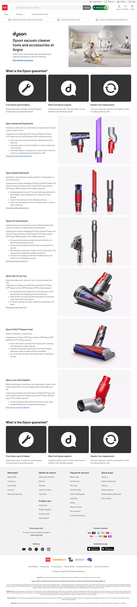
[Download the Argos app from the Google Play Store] (107, 549)
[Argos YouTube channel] (23, 549)
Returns (42, 481)
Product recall (44, 514)
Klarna (72, 503)
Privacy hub (44, 566)
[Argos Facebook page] (30, 549)
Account (10, 490)
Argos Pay (73, 498)
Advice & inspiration (15, 494)
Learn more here (36, 535)
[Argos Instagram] (48, 549)
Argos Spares (44, 518)
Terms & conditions (101, 566)
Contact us (11, 481)
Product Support (45, 509)
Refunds (42, 485)
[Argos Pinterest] (42, 549)
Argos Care (43, 505)
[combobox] (48, 7)
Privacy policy (56, 566)
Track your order (45, 490)
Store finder (12, 485)
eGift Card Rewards (77, 494)
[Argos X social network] (36, 549)
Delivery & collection (46, 477)
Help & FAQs (11, 477)
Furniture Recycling (77, 515)
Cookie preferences (84, 566)
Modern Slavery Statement (111, 494)
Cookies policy (69, 566)
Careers (104, 485)
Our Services (75, 481)
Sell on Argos (106, 498)
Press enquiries (107, 490)
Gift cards (73, 485)
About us (104, 477)
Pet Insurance (75, 511)
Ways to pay (74, 477)
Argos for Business (108, 481)
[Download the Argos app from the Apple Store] (93, 549)
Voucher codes (75, 490)
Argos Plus (43, 494)
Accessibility (33, 566)
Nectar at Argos (76, 507)
